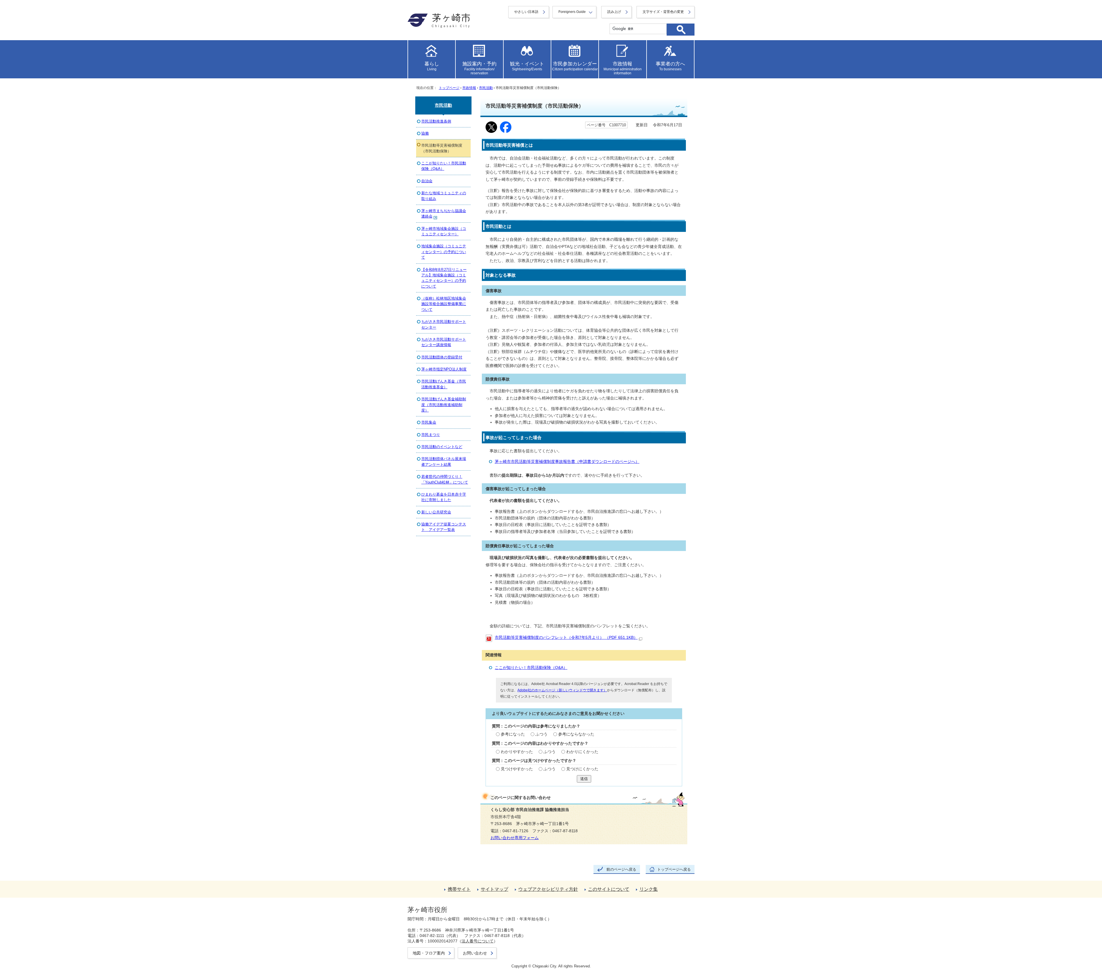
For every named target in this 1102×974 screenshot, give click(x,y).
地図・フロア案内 (429, 953)
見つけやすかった (517, 769)
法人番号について (477, 941)
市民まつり (430, 434)
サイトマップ (494, 889)
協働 (425, 133)
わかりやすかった (517, 752)
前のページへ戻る (621, 869)
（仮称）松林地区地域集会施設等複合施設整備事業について (443, 304)
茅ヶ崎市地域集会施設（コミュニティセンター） (443, 231)
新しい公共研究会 (436, 512)
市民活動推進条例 (436, 121)
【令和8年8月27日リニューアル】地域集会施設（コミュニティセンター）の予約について (444, 277)
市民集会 (428, 422)
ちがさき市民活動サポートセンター (443, 324)
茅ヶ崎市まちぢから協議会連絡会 (443, 213)
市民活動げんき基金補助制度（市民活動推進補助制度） (443, 404)
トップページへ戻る (674, 869)
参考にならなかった (576, 734)
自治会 (426, 181)
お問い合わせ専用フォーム (514, 838)
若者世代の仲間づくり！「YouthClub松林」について (444, 479)
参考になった (513, 734)
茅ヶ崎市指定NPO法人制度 (444, 369)
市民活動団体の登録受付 (441, 357)
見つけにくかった (582, 769)
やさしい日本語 (526, 12)
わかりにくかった (582, 752)
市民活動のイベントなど (441, 447)
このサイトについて (608, 889)
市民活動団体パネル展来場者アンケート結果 (443, 461)
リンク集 (648, 889)
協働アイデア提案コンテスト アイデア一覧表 (443, 527)
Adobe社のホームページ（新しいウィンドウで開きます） (562, 690)
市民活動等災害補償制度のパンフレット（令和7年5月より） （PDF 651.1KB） (566, 637)
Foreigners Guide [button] (572, 12)
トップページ (449, 88)
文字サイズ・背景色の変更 (663, 12)
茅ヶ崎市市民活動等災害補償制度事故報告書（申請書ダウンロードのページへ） (567, 461)
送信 (584, 779)
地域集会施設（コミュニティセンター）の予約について (443, 251)
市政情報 (469, 88)
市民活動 (486, 88)
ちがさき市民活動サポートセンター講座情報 (443, 342)
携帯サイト (459, 889)
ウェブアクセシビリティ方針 (548, 889)
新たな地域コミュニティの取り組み (443, 196)
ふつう (542, 734)
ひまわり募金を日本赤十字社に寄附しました (443, 497)
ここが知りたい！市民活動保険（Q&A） (531, 667)
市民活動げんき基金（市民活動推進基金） (443, 384)
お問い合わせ (475, 953)
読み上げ (614, 12)
